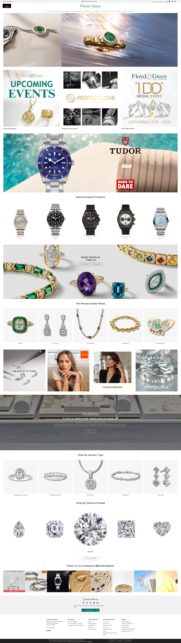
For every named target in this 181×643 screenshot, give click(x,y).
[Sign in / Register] (175, 1)
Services (105, 627)
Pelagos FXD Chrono (90, 236)
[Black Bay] (55, 219)
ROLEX (49, 11)
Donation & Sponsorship (110, 633)
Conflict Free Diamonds (128, 629)
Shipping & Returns (127, 631)
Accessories (161, 343)
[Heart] (162, 529)
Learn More (96, 264)
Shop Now (126, 166)
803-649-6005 (50, 627)
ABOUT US (131, 11)
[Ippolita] (157, 370)
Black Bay (55, 236)
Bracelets (125, 343)
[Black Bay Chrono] (126, 219)
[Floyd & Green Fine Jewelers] (90, 6)
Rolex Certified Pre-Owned (60, 11)
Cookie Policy (125, 625)
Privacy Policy (125, 621)
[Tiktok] (94, 603)
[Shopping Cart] (172, 1)
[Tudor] (7, 6)
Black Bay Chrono (125, 236)
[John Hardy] (69, 370)
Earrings (55, 343)
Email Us (48, 630)
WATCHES (118, 11)
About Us (90, 431)
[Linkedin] (97, 603)
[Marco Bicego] (113, 370)
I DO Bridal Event (76, 11)
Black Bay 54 (160, 236)
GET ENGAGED (87, 11)
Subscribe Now (89, 610)
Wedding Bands (55, 495)
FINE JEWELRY (105, 11)
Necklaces (90, 343)
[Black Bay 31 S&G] (20, 219)
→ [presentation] (103, 552)
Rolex (89, 621)
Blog (104, 635)
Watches (90, 627)
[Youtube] (90, 603)
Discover (132, 43)
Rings (20, 343)
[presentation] (2, 220)
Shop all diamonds (90, 558)
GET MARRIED (96, 11)
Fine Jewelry (91, 625)
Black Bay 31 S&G (20, 236)
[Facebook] (83, 603)
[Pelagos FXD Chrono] (91, 219)
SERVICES (124, 11)
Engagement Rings (20, 495)
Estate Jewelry (92, 629)
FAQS (104, 631)
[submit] (167, 1)
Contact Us (106, 623)
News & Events (107, 625)
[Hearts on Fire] (24, 370)
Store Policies (125, 627)
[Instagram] (87, 603)
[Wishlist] (170, 1)
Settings (128, 640)
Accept (112, 640)
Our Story (106, 621)
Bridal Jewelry (92, 623)
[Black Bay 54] (161, 219)
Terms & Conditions (127, 623)
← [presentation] (77, 552)
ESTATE (112, 11)
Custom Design (107, 629)
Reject (120, 640)
